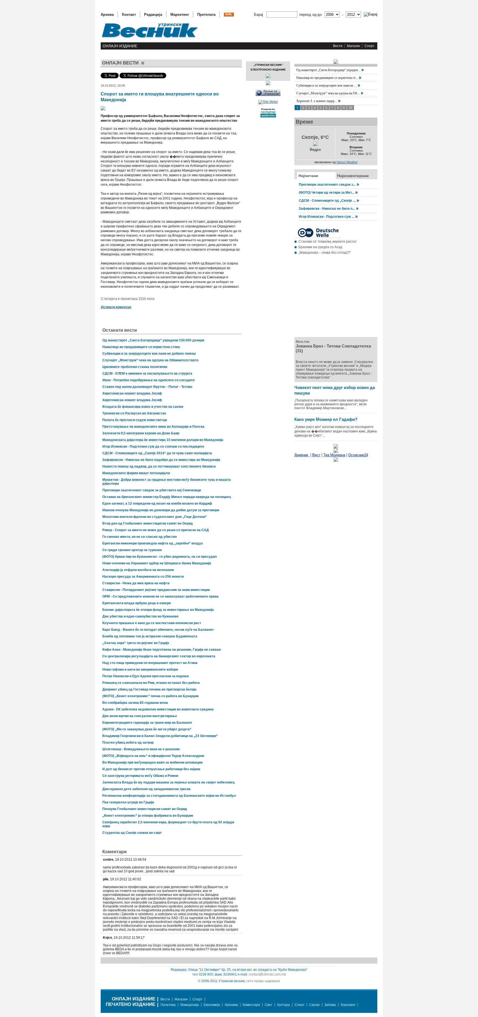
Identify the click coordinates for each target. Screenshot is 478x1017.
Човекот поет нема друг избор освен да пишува (334, 390)
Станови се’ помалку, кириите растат (327, 241)
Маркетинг (179, 14)
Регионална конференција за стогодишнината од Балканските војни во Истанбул (169, 796)
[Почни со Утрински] (268, 95)
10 (350, 107)
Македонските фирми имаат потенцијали (136, 473)
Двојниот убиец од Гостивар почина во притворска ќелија (149, 689)
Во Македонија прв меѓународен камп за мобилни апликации (152, 762)
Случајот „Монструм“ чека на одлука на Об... (328, 93)
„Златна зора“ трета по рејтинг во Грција (135, 643)
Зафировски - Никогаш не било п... (327, 209)
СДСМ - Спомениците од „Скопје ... (327, 201)
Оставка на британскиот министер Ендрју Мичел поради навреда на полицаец (166, 497)
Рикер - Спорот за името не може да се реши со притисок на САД (155, 530)
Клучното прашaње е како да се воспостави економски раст (151, 623)
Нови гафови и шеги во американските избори (140, 669)
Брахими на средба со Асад (320, 247)
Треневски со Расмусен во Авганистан (134, 413)
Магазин (353, 46)
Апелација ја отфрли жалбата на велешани (138, 570)
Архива (107, 14)
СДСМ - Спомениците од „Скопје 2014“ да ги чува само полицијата (157, 453)
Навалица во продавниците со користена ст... (327, 78)
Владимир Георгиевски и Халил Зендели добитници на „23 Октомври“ (160, 736)
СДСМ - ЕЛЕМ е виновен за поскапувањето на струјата (147, 373)
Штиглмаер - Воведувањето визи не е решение (141, 749)
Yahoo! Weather (347, 162)
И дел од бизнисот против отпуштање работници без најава (151, 769)
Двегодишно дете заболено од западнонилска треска (146, 789)
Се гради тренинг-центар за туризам (132, 550)
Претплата (206, 14)
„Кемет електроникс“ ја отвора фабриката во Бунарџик (147, 816)
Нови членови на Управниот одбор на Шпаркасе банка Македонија (156, 563)
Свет (268, 1005)
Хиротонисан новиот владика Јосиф (132, 393)
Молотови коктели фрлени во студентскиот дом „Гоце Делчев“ (154, 517)
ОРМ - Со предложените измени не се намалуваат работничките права (160, 596)
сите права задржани (263, 981)
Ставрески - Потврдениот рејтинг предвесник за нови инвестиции (156, 590)
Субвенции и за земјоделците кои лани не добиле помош (149, 354)
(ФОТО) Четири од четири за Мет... (326, 192)
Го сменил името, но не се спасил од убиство (139, 537)
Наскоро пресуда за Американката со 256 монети (143, 576)
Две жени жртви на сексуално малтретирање (139, 716)
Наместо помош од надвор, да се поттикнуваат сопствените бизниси (158, 466)
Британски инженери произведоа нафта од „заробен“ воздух (152, 543)
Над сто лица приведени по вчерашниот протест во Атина (150, 663)
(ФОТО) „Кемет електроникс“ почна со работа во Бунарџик (150, 696)
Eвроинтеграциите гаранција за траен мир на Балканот (147, 723)
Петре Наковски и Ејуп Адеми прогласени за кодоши (145, 676)
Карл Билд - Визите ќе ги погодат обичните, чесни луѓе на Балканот (158, 630)
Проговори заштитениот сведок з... (327, 184)
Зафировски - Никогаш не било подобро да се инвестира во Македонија (161, 460)
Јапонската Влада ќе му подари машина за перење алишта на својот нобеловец (168, 782)
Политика (168, 1005)
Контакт (129, 14)
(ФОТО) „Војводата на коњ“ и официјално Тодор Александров (153, 756)
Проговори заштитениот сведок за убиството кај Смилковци (151, 490)
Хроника (231, 1005)
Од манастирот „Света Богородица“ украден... (328, 70)
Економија (212, 1005)
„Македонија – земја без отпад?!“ (324, 253)
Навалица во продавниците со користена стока (141, 347)
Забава (330, 1005)
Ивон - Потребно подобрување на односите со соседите (148, 380)
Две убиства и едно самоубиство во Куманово (140, 616)
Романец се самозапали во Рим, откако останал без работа (151, 683)
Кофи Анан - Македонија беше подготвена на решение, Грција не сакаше (161, 650)
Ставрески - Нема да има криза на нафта (136, 583)
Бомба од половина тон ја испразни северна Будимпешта (149, 636)
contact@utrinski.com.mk (267, 974)
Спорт (370, 46)
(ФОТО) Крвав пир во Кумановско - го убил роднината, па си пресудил (159, 557)
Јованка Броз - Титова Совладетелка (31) (333, 348)
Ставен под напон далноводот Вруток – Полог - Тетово (147, 387)
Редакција (153, 14)
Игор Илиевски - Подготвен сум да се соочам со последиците (153, 446)
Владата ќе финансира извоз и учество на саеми (142, 407)
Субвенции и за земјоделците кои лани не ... (326, 85)
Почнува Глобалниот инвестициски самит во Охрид (144, 809)
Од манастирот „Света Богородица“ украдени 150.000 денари (153, 340)
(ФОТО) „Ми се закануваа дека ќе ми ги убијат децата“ (146, 729)
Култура (283, 1005)
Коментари (251, 1005)
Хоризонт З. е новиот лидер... (316, 101)
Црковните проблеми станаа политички (134, 367)
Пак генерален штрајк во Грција (128, 802)
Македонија (189, 1005)
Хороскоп (348, 1005)
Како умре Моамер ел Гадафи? (325, 419)
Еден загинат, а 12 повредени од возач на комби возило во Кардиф (157, 503)
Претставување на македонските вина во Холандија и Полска (153, 427)
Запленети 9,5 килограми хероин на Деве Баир (140, 433)
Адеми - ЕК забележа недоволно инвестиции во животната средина (158, 709)
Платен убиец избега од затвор (128, 742)
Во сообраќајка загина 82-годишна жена (135, 703)
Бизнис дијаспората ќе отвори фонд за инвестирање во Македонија (158, 610)
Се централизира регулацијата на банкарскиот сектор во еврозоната (158, 656)
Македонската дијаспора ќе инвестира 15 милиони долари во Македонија (162, 440)
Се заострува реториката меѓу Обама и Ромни (140, 776)
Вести (337, 46)
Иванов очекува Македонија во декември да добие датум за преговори (160, 510)
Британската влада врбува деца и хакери (136, 603)
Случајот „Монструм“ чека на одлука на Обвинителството (150, 360)
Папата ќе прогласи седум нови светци (134, 420)
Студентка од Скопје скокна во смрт (132, 833)
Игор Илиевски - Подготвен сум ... (326, 217)
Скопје (314, 1005)
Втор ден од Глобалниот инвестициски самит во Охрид (147, 523)
